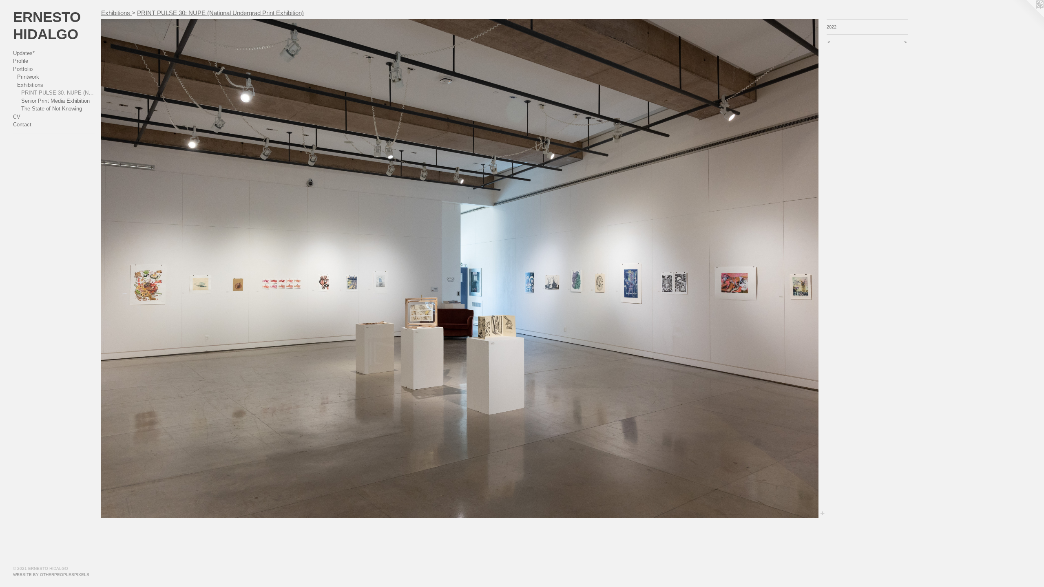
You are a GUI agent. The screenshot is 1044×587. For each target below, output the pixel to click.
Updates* (24, 53)
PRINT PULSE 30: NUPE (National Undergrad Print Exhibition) (58, 93)
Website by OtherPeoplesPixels (51, 574)
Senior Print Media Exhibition (55, 101)
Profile (20, 61)
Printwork (28, 77)
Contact (22, 124)
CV (16, 117)
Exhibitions (30, 85)
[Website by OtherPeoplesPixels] (1027, 16)
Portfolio (23, 69)
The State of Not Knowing (51, 109)
